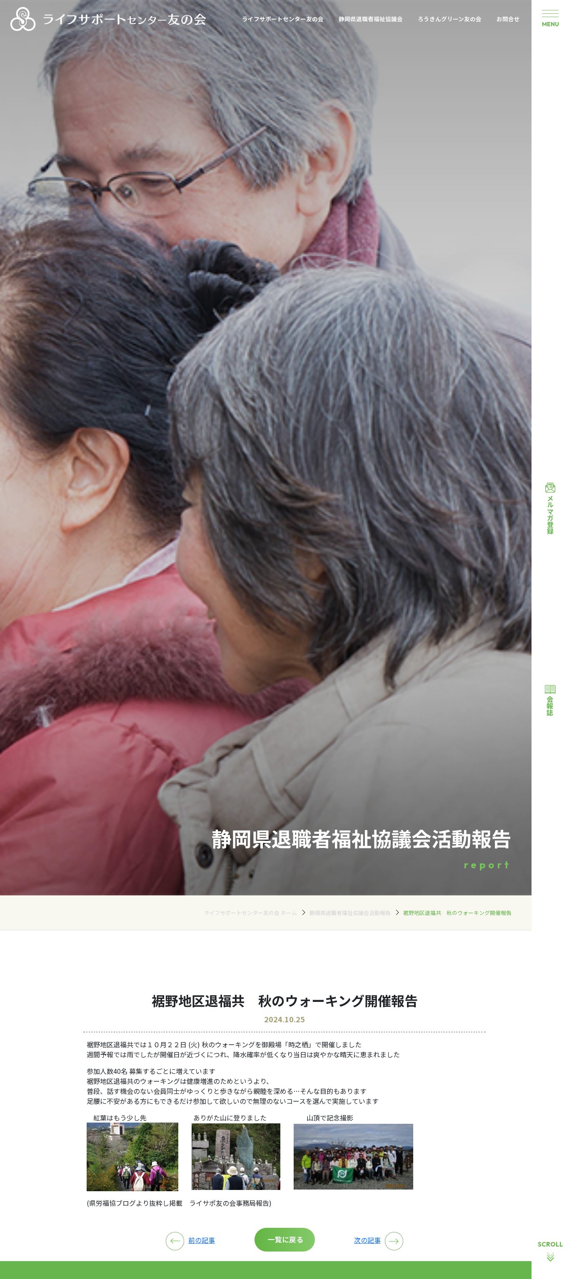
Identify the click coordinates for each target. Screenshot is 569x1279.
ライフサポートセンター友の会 (283, 19)
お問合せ (508, 19)
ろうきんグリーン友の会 (450, 19)
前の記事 (201, 1240)
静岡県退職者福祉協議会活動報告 (350, 913)
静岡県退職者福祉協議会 (371, 19)
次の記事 (367, 1240)
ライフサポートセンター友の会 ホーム (250, 913)
